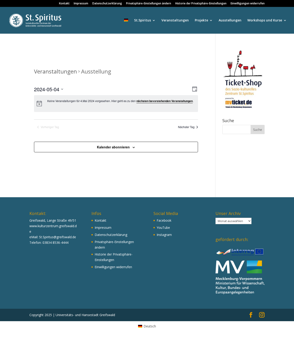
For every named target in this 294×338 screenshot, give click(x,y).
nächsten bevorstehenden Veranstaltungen (164, 101)
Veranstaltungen (175, 20)
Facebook (164, 220)
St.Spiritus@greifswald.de (57, 237)
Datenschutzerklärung (107, 3)
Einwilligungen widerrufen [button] (248, 3)
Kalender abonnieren (113, 147)
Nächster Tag (186, 127)
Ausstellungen (230, 20)
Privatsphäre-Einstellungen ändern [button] (148, 3)
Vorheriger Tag (50, 127)
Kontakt (64, 3)
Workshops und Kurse (264, 20)
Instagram (164, 234)
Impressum (81, 3)
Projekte (201, 20)
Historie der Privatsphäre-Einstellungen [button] (200, 3)
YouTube (163, 227)
